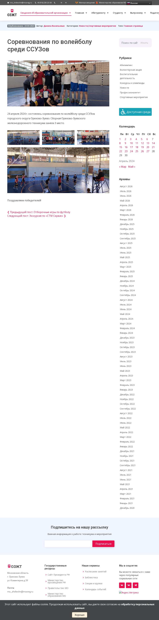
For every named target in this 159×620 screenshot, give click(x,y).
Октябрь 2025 (127, 233)
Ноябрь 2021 (127, 455)
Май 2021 (125, 484)
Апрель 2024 (126, 318)
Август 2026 (126, 186)
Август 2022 (126, 413)
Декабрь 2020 (127, 507)
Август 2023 (126, 356)
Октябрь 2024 (127, 290)
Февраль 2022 (127, 441)
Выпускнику (136, 12)
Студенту (118, 12)
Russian (134, 3)
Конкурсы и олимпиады (132, 83)
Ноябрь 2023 (127, 342)
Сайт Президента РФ (59, 575)
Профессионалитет (130, 92)
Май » (131, 166)
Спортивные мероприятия (102, 26)
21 (153, 147)
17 (131, 147)
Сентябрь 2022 (128, 408)
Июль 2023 (125, 361)
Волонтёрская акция (131, 69)
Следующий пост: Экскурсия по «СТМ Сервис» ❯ (36, 216)
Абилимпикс (126, 65)
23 (126, 151)
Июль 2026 (125, 191)
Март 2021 (125, 493)
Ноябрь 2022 (127, 399)
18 (136, 147)
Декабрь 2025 (127, 224)
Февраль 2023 (127, 385)
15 (120, 147)
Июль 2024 (125, 304)
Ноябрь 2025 (127, 228)
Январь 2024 (126, 332)
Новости (83, 26)
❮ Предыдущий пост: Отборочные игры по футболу (38, 212)
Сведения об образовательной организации (44, 12)
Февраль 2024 (127, 328)
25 (136, 151)
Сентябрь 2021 (128, 465)
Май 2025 (125, 257)
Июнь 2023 (125, 366)
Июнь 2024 (125, 309)
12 (142, 143)
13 (147, 143)
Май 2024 (125, 314)
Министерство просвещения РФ (57, 581)
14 (153, 143)
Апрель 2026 (126, 205)
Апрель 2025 (126, 262)
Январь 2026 (126, 219)
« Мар (122, 166)
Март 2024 (125, 323)
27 (147, 151)
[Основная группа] (122, 585)
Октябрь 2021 (127, 460)
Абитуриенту (98, 12)
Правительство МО (58, 588)
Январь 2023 (126, 389)
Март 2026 (125, 209)
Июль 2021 (125, 474)
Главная (79, 12)
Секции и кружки (93, 583)
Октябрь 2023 (127, 347)
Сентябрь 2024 (128, 295)
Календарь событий (95, 589)
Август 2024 (126, 299)
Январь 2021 (126, 503)
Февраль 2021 (127, 498)
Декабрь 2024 (127, 280)
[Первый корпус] (65, 3)
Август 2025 (126, 243)
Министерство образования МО (57, 595)
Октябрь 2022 (127, 403)
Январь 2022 (126, 446)
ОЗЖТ (12, 15)
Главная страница (133, 26)
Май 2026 (125, 200)
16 (126, 147)
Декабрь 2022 (127, 394)
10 (131, 143)
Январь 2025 (126, 276)
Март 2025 (125, 266)
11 (136, 143)
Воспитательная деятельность (129, 76)
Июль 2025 (125, 247)
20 (147, 147)
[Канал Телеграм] (135, 585)
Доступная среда (138, 112)
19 (142, 147)
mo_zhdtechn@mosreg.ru (21, 2)
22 (120, 151)
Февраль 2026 (127, 214)
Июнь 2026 (125, 195)
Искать (144, 42)
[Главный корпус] (60, 3)
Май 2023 (125, 370)
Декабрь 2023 (127, 337)
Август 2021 (126, 470)
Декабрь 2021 (127, 451)
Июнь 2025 (125, 252)
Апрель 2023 (126, 375)
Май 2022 (125, 427)
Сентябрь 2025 (128, 238)
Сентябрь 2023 (128, 351)
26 (142, 151)
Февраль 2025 (127, 271)
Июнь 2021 (125, 479)
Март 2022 (125, 436)
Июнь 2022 (125, 422)
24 (131, 151)
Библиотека (91, 577)
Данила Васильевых (54, 26)
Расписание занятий (95, 572)
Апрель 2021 (126, 488)
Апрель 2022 (126, 432)
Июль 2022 (125, 417)
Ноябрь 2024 (127, 285)
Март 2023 (125, 380)
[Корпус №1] (129, 585)
